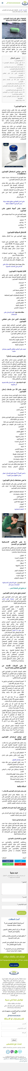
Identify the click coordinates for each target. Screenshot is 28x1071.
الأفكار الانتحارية (19, 509)
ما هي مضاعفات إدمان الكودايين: (14, 84)
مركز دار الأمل (16, 630)
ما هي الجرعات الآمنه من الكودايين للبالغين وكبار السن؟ (12, 93)
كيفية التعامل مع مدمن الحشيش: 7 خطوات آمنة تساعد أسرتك (14, 949)
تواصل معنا (14, 964)
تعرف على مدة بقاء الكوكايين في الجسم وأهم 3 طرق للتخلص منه (14, 943)
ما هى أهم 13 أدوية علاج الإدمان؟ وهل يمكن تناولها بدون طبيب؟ (14, 474)
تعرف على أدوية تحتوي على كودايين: (13, 67)
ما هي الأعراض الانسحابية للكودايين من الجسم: (12, 87)
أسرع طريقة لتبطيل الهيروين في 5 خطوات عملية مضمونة (14, 924)
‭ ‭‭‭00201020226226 (14, 1015)
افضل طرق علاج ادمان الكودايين (14, 90)
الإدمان (20, 10)
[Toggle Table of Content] (22, 58)
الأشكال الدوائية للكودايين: (16, 69)
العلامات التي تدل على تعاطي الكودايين (13, 74)
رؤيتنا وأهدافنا (22, 1057)
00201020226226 (14, 3)
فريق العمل (13, 1057)
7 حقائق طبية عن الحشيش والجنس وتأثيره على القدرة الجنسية (14, 936)
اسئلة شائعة (19, 100)
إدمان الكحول (16, 759)
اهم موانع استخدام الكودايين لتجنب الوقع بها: (12, 97)
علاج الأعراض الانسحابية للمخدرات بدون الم (11, 583)
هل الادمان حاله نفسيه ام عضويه (9, 383)
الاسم (24, 897)
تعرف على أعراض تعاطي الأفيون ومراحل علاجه (14, 350)
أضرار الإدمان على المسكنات (10, 313)
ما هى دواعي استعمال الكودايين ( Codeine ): (13, 64)
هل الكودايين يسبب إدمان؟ (16, 77)
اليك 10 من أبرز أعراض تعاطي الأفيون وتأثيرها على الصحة (14, 930)
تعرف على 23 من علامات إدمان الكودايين (13, 80)
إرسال (14, 1040)
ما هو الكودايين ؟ (18, 60)
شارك (7, 861)
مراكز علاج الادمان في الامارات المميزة (12, 265)
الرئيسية (25, 10)
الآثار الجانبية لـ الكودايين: (17, 71)
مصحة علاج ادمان (8, 598)
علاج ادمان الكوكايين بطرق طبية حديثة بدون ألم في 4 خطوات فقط (14, 202)
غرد (19, 861)
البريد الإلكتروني (21, 904)
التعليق (24, 882)
